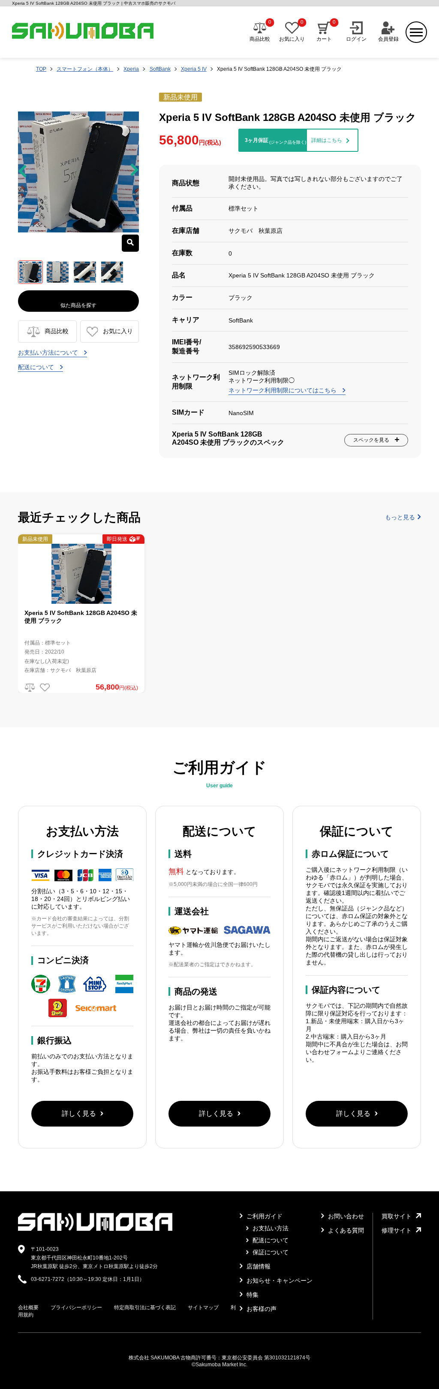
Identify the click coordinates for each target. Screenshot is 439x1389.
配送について (37, 367)
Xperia (131, 69)
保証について (270, 1252)
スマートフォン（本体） (85, 69)
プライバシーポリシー (76, 1308)
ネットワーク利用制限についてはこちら (283, 390)
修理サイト (397, 1230)
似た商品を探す (78, 305)
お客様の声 (261, 1308)
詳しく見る (79, 1113)
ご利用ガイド (264, 1216)
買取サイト (397, 1216)
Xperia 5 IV (194, 69)
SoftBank (160, 69)
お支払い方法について (49, 352)
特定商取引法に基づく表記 (145, 1308)
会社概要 (28, 1308)
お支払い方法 (270, 1228)
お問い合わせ (345, 1216)
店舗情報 (258, 1266)
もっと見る (400, 517)
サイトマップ (203, 1308)
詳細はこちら (326, 140)
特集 (252, 1294)
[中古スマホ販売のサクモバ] (95, 1229)
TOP (41, 69)
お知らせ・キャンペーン (279, 1280)
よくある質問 (345, 1230)
